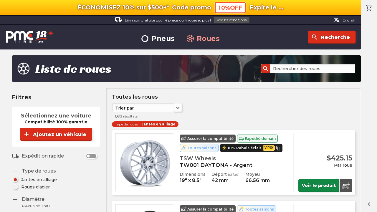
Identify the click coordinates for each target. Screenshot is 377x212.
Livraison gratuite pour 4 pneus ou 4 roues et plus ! (181, 19)
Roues (208, 39)
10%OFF (230, 7)
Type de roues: (145, 124)
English (344, 20)
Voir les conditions (232, 20)
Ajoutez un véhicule (54, 134)
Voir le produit (319, 185)
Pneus (163, 39)
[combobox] (115, 107)
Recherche (330, 37)
